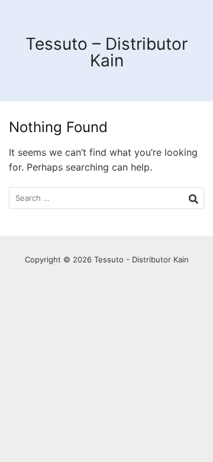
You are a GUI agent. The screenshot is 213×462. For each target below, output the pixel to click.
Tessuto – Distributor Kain (106, 52)
